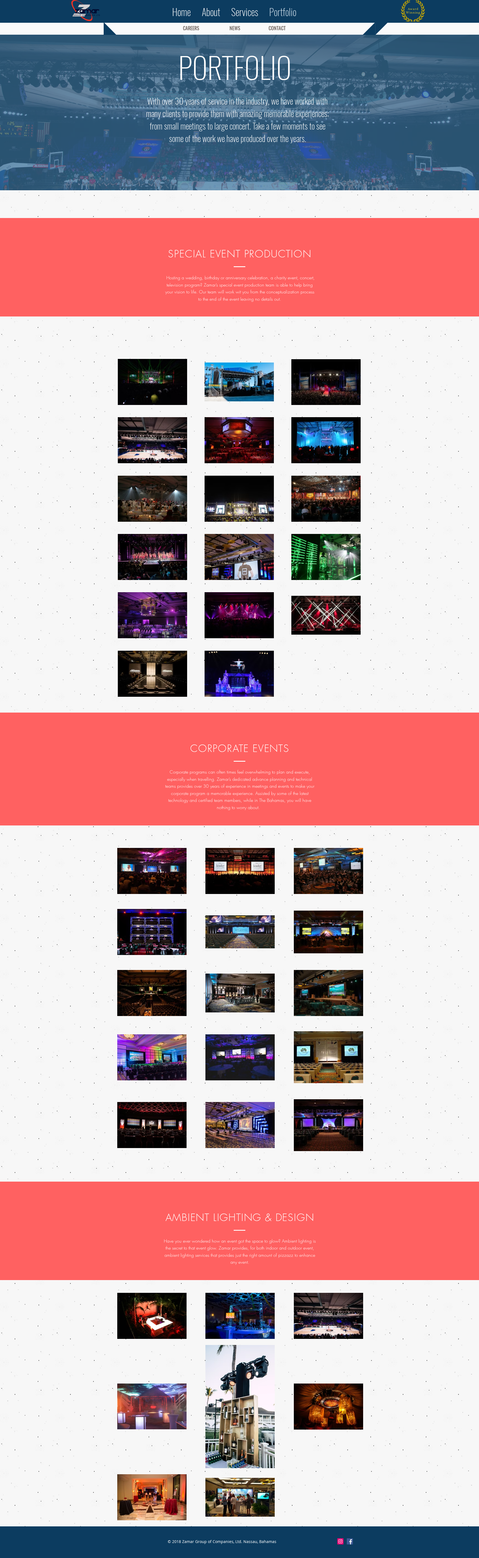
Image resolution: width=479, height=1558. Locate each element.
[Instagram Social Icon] (340, 1541)
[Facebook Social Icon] (350, 1541)
